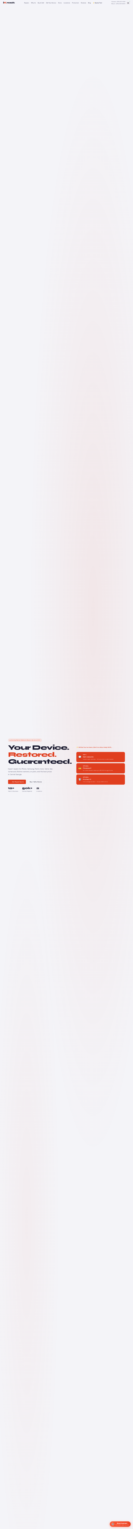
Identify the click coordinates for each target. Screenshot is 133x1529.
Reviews (83, 3)
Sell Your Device (51, 3)
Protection (75, 3)
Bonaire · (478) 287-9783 (118, 1)
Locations (67, 3)
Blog (89, 3)
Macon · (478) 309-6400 (118, 3)
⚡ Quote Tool (97, 3)
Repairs (26, 3)
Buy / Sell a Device (36, 782)
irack (9, 2)
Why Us (33, 3)
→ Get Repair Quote (17, 782)
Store (60, 3)
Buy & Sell (41, 3)
